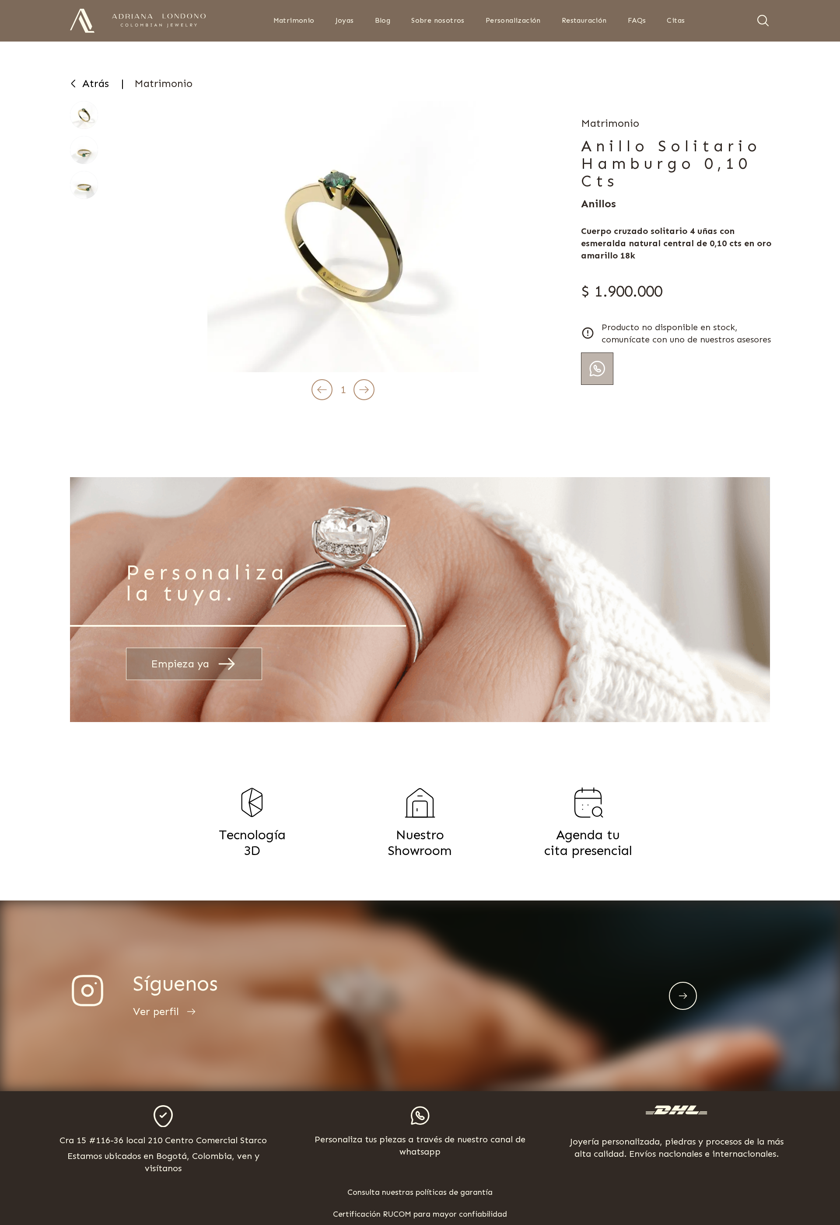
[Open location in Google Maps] (163, 1116)
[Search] (763, 21)
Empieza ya (180, 663)
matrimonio (163, 83)
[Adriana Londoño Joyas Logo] (82, 21)
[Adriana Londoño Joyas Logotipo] (159, 21)
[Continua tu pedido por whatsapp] (597, 368)
